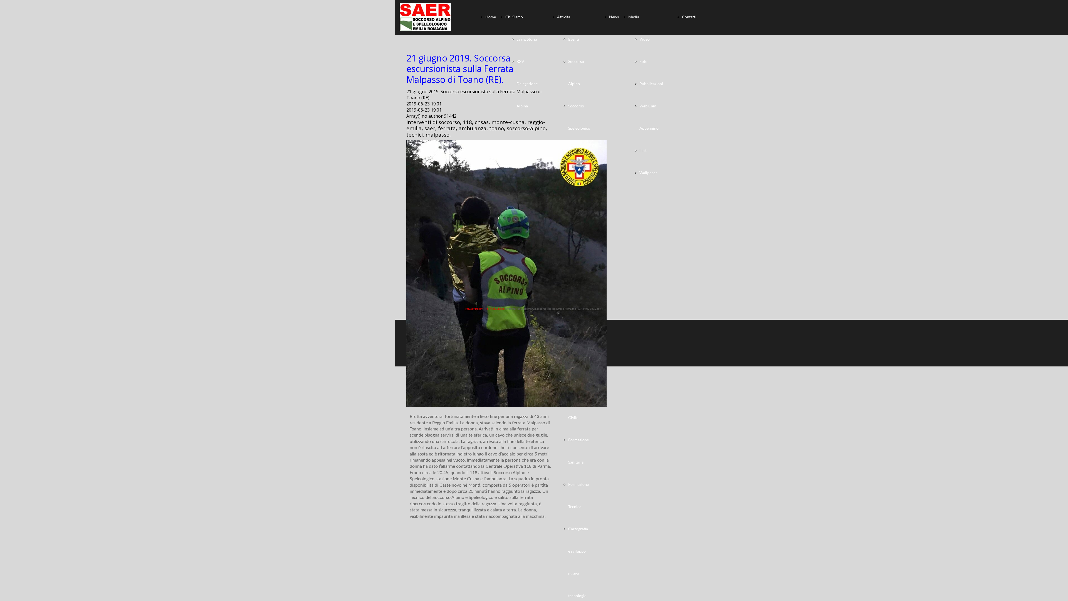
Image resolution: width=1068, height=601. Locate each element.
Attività (563, 16)
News (614, 16)
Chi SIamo (514, 16)
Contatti (689, 16)
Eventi (573, 39)
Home (490, 16)
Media (633, 16)
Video (644, 39)
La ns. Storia (526, 39)
